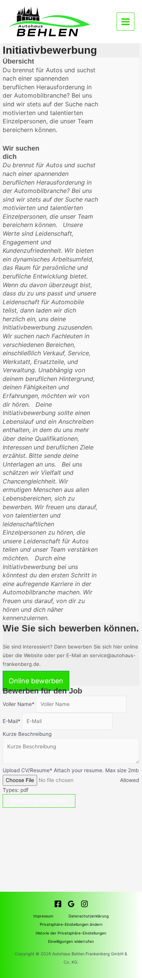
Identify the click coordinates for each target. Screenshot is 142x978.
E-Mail (10, 721)
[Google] (71, 904)
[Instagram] (84, 904)
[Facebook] (58, 904)
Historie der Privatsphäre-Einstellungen (71, 933)
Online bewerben (36, 681)
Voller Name (17, 704)
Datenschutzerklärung (89, 916)
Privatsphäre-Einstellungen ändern (71, 924)
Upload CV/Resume (26, 770)
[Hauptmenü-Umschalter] (126, 21)
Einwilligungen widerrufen (71, 941)
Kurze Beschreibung (27, 734)
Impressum (43, 916)
